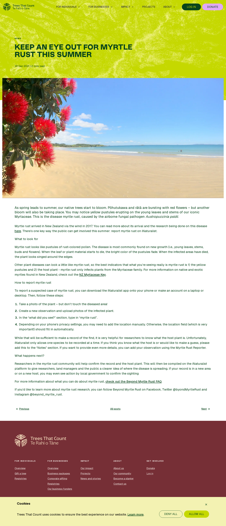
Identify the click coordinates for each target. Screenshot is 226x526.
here (18, 231)
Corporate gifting (57, 478)
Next (204, 409)
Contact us (119, 483)
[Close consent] (206, 504)
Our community (122, 473)
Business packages (59, 473)
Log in (191, 7)
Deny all (170, 514)
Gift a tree (20, 473)
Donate (212, 7)
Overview (20, 468)
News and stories (91, 478)
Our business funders (60, 489)
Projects (85, 473)
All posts (115, 409)
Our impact (87, 468)
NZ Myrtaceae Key (92, 275)
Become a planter (123, 478)
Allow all (196, 514)
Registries (21, 478)
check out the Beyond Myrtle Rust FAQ (133, 381)
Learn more (135, 514)
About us (118, 468)
